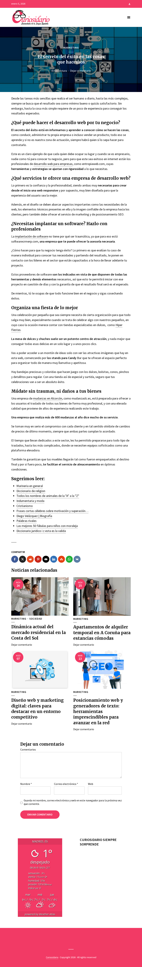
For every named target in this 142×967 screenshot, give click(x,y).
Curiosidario (52, 957)
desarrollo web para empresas (53, 164)
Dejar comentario (80, 70)
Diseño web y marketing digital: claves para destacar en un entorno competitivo (37, 709)
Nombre (26, 784)
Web (90, 784)
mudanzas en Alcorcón (47, 398)
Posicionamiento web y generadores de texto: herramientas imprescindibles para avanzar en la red (98, 712)
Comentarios (28, 749)
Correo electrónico (66, 784)
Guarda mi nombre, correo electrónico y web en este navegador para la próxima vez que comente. (73, 802)
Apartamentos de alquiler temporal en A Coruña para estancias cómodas (102, 632)
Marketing (71, 47)
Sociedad (35, 618)
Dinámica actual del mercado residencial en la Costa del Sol (38, 632)
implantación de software (31, 236)
